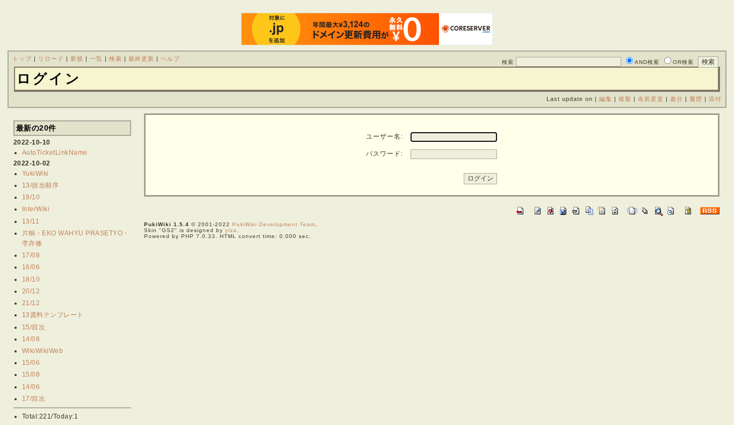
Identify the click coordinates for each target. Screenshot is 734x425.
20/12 (31, 291)
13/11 (31, 221)
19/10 (31, 197)
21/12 (31, 303)
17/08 (31, 255)
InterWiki (36, 209)
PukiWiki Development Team (273, 224)
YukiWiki (35, 173)
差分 (676, 99)
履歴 (695, 99)
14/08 (31, 339)
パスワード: (384, 153)
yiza (231, 230)
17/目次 (34, 398)
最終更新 (141, 58)
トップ (22, 58)
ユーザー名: (384, 136)
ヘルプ (170, 58)
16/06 (31, 267)
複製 (624, 99)
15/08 (31, 374)
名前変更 (651, 99)
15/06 (31, 362)
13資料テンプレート (53, 315)
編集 (605, 99)
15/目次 (34, 327)
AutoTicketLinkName (55, 152)
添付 (715, 99)
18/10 (31, 279)
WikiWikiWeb (42, 351)
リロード (51, 58)
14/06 (31, 387)
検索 (115, 58)
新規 (76, 58)
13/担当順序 (40, 185)
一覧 (96, 58)
